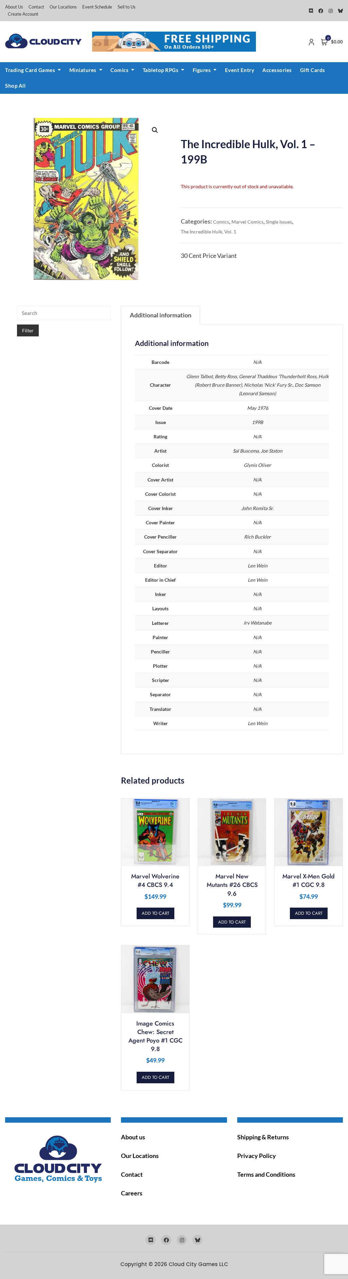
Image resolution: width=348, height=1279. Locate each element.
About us (133, 1137)
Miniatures (83, 70)
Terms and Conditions (266, 1174)
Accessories (277, 70)
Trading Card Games (30, 70)
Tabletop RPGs (161, 70)
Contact (36, 7)
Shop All (15, 86)
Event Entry (240, 70)
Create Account (23, 14)
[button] (155, 130)
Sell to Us (127, 7)
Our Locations (63, 7)
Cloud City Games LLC (198, 1264)
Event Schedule (97, 7)
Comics (119, 70)
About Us (14, 7)
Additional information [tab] (160, 315)
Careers (131, 1193)
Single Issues (279, 222)
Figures (202, 70)
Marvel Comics (247, 222)
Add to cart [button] (155, 913)
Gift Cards (312, 70)
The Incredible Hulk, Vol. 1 (208, 231)
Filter (28, 330)
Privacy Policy (256, 1155)
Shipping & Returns (263, 1137)
